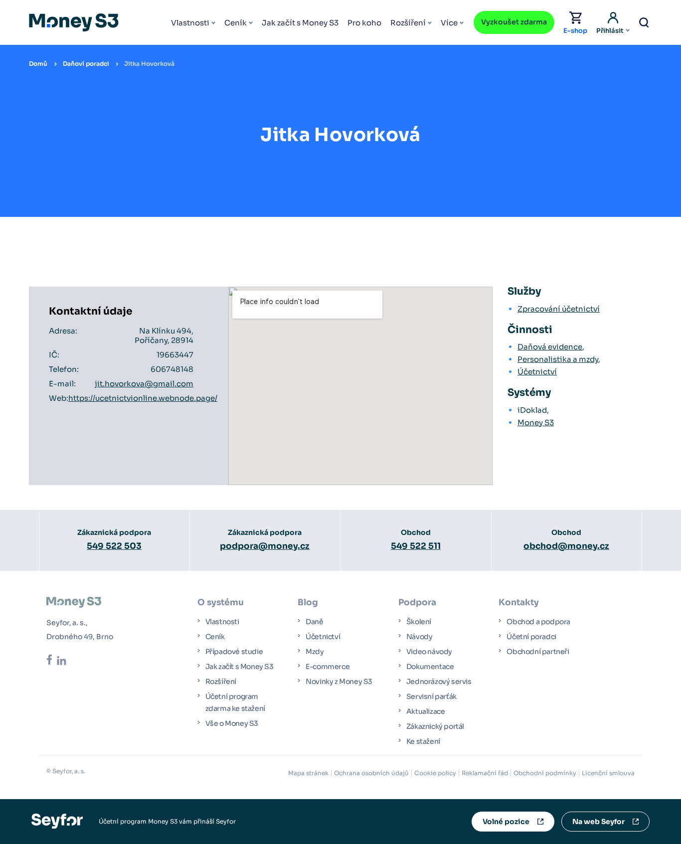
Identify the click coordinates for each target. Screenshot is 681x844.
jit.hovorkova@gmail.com (144, 383)
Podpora (417, 602)
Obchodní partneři (538, 651)
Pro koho (364, 22)
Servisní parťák (431, 696)
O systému (220, 602)
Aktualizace (425, 711)
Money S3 (535, 422)
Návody (419, 636)
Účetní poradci (531, 636)
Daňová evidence (549, 346)
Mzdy (315, 651)
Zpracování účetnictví (558, 309)
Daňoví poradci (86, 63)
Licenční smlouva (608, 773)
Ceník (235, 22)
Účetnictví (537, 371)
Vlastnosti (190, 22)
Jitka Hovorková (149, 63)
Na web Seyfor (598, 821)
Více (449, 22)
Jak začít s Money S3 (300, 22)
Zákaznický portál (435, 726)
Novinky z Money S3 (339, 681)
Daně (314, 621)
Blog (308, 602)
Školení (418, 621)
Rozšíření (408, 22)
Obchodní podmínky (544, 773)
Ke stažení (423, 741)
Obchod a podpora (538, 621)
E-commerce (327, 666)
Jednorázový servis (439, 681)
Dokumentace (430, 666)
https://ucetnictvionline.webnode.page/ (142, 398)
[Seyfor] (57, 821)
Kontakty (519, 602)
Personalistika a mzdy (557, 359)
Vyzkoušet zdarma (514, 21)
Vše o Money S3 (231, 723)
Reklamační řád (485, 773)
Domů (38, 63)
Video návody (429, 651)
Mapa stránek (308, 773)
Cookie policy (435, 773)
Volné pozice (506, 821)
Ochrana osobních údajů (371, 773)
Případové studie (234, 651)
